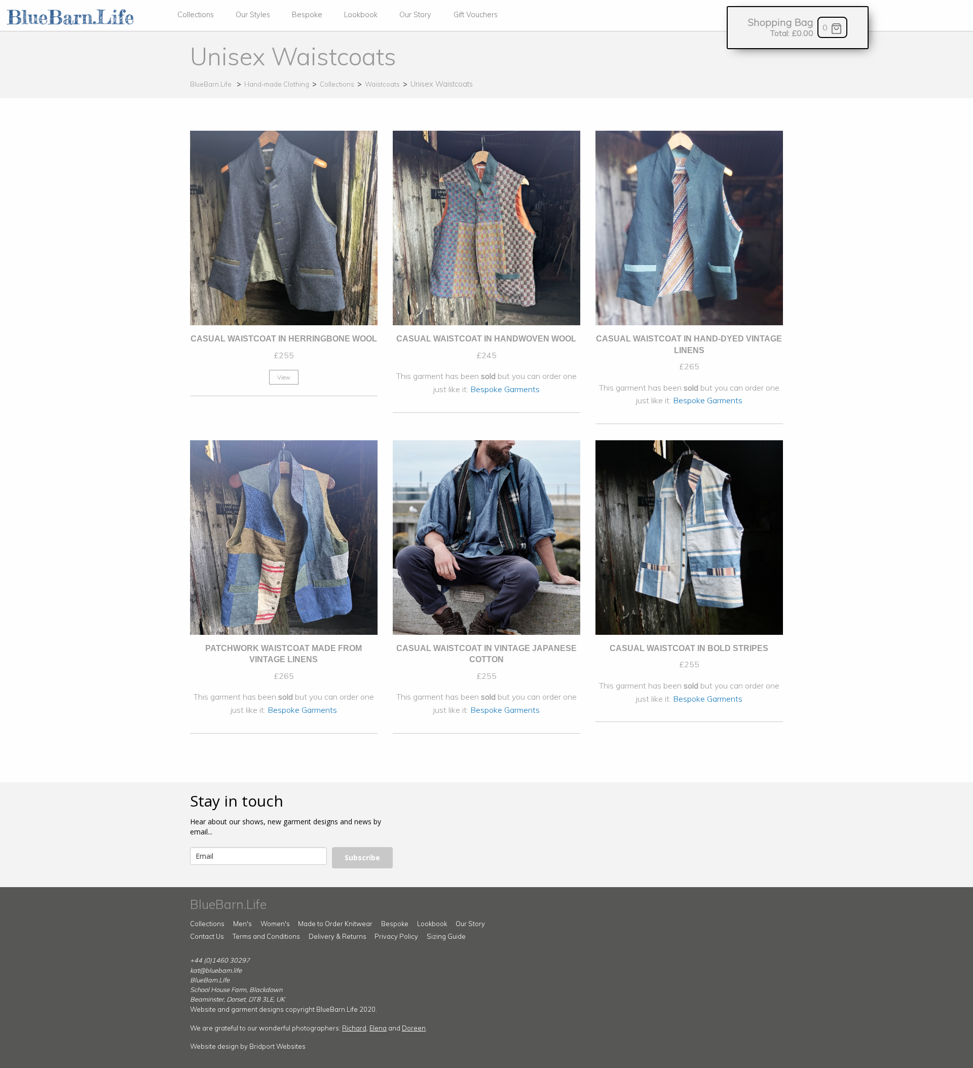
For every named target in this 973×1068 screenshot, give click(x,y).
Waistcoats (382, 84)
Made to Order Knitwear (335, 924)
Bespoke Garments (505, 389)
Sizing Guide (446, 936)
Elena (378, 1028)
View (283, 377)
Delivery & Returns (337, 936)
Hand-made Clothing (276, 84)
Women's (275, 924)
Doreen (414, 1028)
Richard (354, 1028)
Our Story (415, 14)
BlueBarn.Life (211, 84)
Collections (195, 14)
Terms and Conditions (266, 936)
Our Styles (253, 14)
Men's (242, 924)
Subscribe (362, 857)
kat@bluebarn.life (216, 970)
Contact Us (207, 936)
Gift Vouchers (476, 14)
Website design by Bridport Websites (248, 1046)
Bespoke (307, 14)
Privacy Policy (396, 936)
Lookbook (361, 14)
